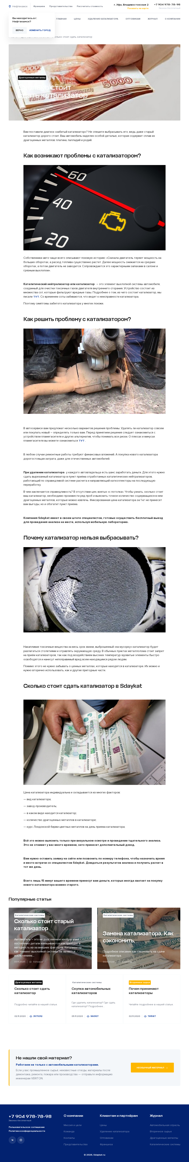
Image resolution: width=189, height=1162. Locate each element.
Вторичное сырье (161, 1131)
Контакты (69, 1137)
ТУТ (36, 296)
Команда (69, 1131)
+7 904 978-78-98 (30, 1116)
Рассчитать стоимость (90, 6)
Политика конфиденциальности (27, 1131)
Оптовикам (133, 19)
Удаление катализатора (103, 19)
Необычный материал (152, 1067)
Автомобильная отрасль (165, 1125)
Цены (77, 19)
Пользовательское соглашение (27, 1127)
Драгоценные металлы (164, 1137)
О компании (172, 19)
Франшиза (39, 6)
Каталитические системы (165, 1144)
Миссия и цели (73, 1125)
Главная (61, 19)
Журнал (152, 19)
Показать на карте (138, 8)
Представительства (60, 6)
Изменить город (40, 30)
